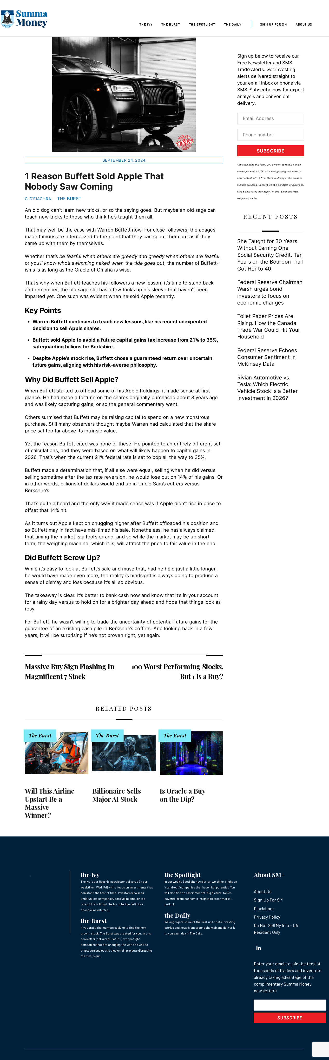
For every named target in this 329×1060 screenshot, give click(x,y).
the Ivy (90, 875)
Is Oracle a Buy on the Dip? (182, 794)
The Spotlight (202, 24)
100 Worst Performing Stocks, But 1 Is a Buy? (177, 671)
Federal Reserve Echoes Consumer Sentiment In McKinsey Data (267, 357)
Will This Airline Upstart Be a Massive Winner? (49, 803)
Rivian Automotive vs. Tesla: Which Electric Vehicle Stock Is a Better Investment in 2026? (267, 387)
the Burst (94, 921)
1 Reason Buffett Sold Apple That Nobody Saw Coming (94, 181)
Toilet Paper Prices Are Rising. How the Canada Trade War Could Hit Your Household (268, 326)
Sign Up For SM (273, 24)
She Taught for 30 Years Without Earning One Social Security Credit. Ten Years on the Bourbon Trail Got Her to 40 (270, 255)
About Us (304, 24)
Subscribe (271, 151)
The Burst (170, 24)
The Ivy (145, 24)
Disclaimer (264, 908)
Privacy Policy (267, 917)
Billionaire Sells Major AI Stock (116, 794)
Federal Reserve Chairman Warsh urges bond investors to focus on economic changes (270, 292)
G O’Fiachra (38, 198)
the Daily (177, 915)
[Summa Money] (24, 20)
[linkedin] (258, 947)
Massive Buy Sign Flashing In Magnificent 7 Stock (69, 671)
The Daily (232, 24)
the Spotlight (182, 875)
